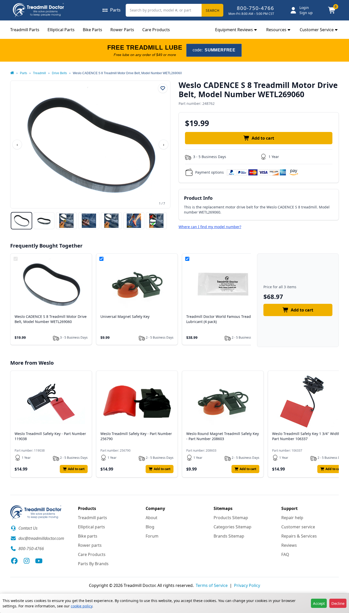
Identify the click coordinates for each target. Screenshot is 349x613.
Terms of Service (212, 585)
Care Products (156, 29)
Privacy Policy (247, 585)
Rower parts (90, 545)
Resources (276, 29)
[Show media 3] (66, 221)
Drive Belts (59, 73)
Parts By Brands (93, 563)
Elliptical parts (91, 527)
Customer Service (317, 29)
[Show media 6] (134, 221)
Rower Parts (122, 29)
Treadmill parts (92, 517)
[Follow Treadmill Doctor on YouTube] (39, 561)
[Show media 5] (111, 221)
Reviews (289, 545)
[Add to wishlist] (162, 88)
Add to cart (263, 138)
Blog (150, 527)
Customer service (298, 527)
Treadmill (39, 73)
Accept (319, 603)
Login (304, 7)
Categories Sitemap (232, 527)
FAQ (285, 554)
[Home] (12, 73)
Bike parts (87, 536)
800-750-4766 (255, 8)
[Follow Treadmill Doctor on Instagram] (26, 561)
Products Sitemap (231, 517)
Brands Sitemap (229, 536)
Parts (23, 73)
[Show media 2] (44, 221)
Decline (337, 603)
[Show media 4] (89, 221)
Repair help (292, 517)
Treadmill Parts (24, 29)
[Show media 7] (156, 221)
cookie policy (81, 606)
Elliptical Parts (61, 29)
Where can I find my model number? (210, 226)
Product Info (198, 198)
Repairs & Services (299, 536)
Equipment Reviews (234, 29)
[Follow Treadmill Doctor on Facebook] (14, 561)
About (151, 517)
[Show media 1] (21, 221)
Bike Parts (92, 29)
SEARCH (212, 10)
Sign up (306, 12)
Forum (152, 536)
